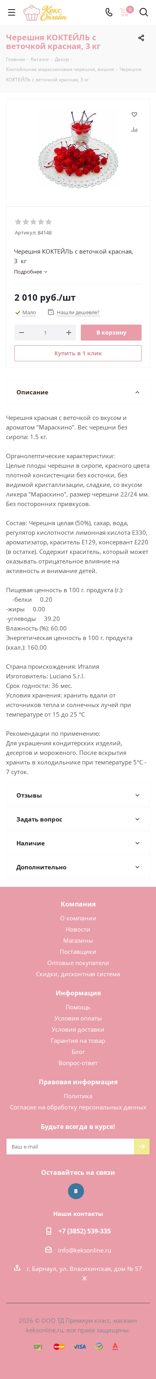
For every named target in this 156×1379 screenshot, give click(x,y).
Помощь (78, 1007)
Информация (78, 993)
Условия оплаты (78, 1018)
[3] (34, 222)
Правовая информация (78, 1082)
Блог (78, 1052)
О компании (78, 918)
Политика (78, 1096)
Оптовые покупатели (78, 963)
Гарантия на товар (78, 1040)
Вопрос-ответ (78, 1063)
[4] (41, 222)
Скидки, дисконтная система (78, 974)
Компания (78, 904)
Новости (78, 929)
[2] (26, 222)
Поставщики (78, 951)
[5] (49, 222)
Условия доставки (78, 1029)
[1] (18, 222)
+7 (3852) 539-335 (84, 1231)
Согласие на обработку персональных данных (78, 1107)
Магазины (78, 940)
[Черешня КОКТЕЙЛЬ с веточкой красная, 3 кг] (78, 149)
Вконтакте (76, 1191)
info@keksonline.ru (84, 1250)
